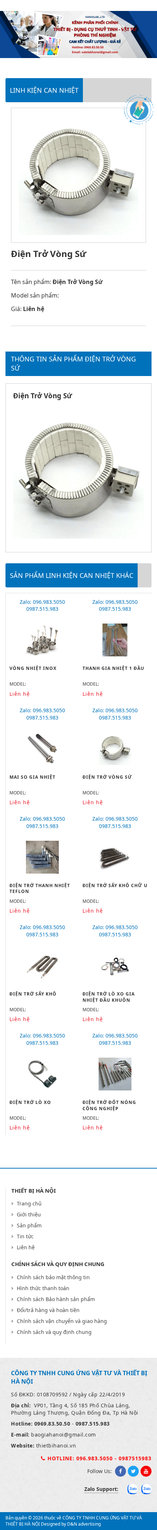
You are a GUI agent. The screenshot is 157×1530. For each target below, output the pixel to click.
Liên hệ (26, 1247)
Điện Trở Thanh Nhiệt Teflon (39, 888)
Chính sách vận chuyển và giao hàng (62, 1321)
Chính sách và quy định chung (54, 1331)
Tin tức (25, 1236)
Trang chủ (29, 1203)
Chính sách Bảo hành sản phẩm (56, 1299)
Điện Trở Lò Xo (30, 1102)
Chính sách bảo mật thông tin (53, 1277)
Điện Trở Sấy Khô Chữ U (115, 885)
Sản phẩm (29, 1225)
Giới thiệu (29, 1214)
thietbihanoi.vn (56, 1445)
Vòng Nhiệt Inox (33, 668)
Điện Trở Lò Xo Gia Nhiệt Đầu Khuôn (109, 997)
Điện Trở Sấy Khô (33, 994)
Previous (33, 35)
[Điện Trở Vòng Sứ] (78, 537)
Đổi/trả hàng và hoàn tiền (48, 1310)
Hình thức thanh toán (43, 1288)
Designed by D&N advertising (71, 1524)
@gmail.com (80, 1434)
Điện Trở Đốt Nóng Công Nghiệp (109, 1105)
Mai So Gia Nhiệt (32, 777)
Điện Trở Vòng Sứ (107, 777)
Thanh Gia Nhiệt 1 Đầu (113, 668)
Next (124, 35)
